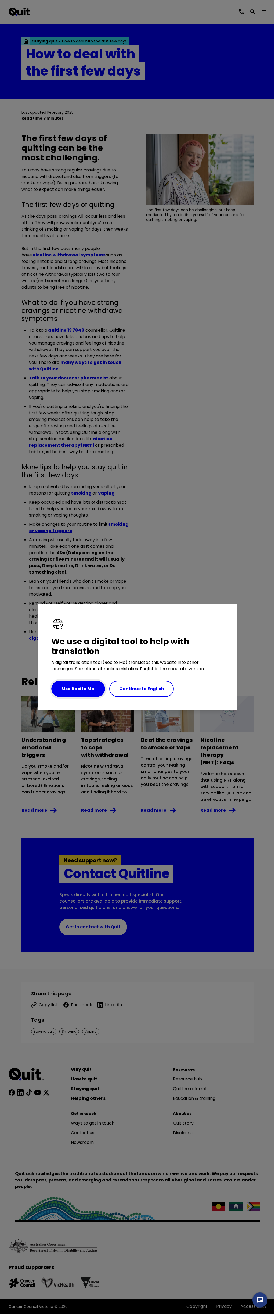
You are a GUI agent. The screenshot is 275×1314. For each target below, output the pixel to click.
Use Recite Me (78, 689)
